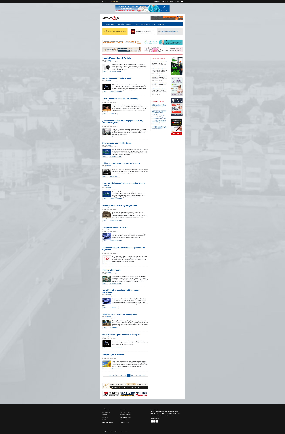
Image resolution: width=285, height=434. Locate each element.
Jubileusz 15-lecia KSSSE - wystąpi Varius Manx (121, 163)
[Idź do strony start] (104, 375)
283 (140, 375)
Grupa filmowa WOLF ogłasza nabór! (117, 78)
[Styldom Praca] (177, 66)
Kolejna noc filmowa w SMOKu (115, 227)
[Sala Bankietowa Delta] (125, 385)
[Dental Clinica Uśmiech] (177, 107)
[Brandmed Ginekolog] (163, 49)
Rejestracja (165, 1)
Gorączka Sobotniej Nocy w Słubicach (169, 31)
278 (121, 375)
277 (117, 375)
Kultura (109, 60)
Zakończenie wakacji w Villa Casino (116, 143)
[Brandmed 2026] (142, 8)
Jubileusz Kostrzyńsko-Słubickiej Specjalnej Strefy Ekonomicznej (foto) (122, 121)
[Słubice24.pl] (110, 18)
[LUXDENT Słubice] (177, 86)
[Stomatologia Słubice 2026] (167, 18)
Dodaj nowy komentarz (116, 71)
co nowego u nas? (114, 1)
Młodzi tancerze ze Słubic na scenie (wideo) (119, 314)
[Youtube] (157, 421)
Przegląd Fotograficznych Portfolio (116, 58)
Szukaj (171, 1)
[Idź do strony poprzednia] (106, 375)
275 (110, 375)
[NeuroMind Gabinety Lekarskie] (121, 49)
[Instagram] (154, 421)
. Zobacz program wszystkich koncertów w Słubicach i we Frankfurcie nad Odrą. (144, 31)
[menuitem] (109, 24)
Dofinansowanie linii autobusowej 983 (170, 33)
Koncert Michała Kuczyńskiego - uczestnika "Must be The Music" (123, 184)
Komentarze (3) (113, 327)
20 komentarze (113, 176)
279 (125, 375)
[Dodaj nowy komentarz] (118, 114)
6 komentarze (113, 113)
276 (114, 375)
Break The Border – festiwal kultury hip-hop (120, 98)
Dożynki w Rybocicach (111, 270)
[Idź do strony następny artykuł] (146, 375)
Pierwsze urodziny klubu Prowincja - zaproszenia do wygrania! (123, 248)
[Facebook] (152, 421)
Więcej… (105, 71)
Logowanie (157, 1)
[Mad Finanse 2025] (121, 42)
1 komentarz (113, 263)
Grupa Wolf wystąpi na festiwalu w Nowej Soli (121, 334)
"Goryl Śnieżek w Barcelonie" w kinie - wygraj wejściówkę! (120, 291)
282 (136, 375)
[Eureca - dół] (125, 394)
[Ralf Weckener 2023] (176, 126)
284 (143, 375)
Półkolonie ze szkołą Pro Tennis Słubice (172, 30)
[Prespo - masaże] (163, 42)
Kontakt (104, 1)
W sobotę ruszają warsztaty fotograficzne (119, 205)
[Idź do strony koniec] (125, 379)
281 (132, 375)
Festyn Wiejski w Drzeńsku (113, 354)
